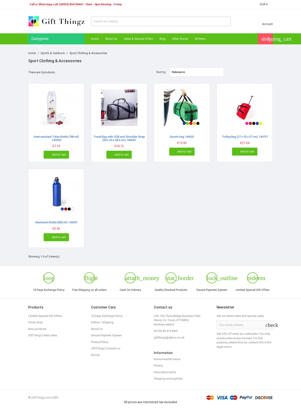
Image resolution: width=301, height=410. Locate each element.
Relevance (197, 72)
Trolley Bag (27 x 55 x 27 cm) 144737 (245, 136)
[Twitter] (167, 347)
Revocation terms (165, 372)
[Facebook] (158, 347)
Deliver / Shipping (102, 322)
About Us (111, 38)
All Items (200, 38)
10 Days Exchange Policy (106, 316)
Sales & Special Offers (138, 38)
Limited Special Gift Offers (45, 316)
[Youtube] (194, 347)
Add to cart (56, 154)
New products (37, 329)
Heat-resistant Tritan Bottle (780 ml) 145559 (56, 138)
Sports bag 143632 (182, 136)
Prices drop (35, 322)
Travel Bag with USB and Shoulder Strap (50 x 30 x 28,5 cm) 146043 (119, 138)
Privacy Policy (99, 342)
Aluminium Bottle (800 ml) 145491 (56, 222)
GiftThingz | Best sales (42, 335)
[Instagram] (185, 347)
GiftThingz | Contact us (105, 348)
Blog (162, 38)
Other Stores (180, 38)
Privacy (158, 365)
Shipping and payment (168, 378)
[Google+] (176, 347)
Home (95, 38)
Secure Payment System (106, 335)
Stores (95, 355)
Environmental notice (167, 359)
